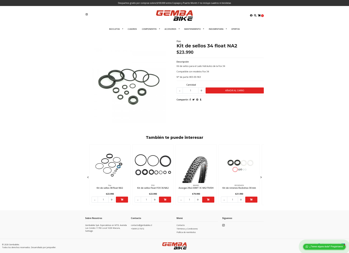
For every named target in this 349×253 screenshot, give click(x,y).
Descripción (183, 61)
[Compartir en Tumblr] (200, 99)
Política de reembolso (186, 232)
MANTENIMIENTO (192, 29)
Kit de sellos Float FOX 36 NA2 (153, 187)
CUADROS (132, 29)
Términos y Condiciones (187, 228)
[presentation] (88, 177)
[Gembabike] (174, 15)
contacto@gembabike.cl (141, 225)
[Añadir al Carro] (122, 200)
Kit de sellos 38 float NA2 (110, 187)
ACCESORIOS (170, 29)
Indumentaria (216, 29)
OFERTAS (235, 29)
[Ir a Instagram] (86, 14)
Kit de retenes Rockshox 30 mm (239, 187)
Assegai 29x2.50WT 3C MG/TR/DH (196, 187)
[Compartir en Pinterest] (197, 99)
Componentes (149, 29)
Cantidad (191, 84)
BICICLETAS (114, 29)
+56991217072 (137, 228)
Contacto (181, 225)
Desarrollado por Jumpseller (43, 247)
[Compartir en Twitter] (193, 99)
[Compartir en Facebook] (190, 99)
